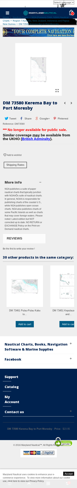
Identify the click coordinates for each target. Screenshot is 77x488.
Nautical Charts (20, 17)
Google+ (44, 118)
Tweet (12, 118)
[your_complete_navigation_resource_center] (38, 31)
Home (6, 17)
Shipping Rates (15, 164)
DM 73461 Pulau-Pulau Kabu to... (24, 312)
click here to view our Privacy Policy (26, 481)
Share (28, 118)
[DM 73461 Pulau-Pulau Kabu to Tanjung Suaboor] (25, 286)
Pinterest (62, 118)
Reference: (8, 124)
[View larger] (57, 91)
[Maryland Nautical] (40, 13)
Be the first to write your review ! (19, 248)
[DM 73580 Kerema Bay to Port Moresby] (38, 94)
